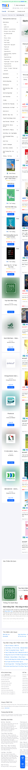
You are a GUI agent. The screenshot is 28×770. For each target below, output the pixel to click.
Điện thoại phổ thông (8, 748)
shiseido (3, 715)
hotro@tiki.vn (12, 692)
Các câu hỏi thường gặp (6, 677)
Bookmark (5, 636)
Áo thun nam (22, 732)
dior (6, 714)
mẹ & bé (26, 8)
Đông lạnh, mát (10, 737)
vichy (15, 715)
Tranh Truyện (7, 42)
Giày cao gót (22, 743)
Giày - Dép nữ (23, 742)
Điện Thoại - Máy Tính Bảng (8, 745)
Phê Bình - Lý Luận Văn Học (10, 29)
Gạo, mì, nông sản (8, 738)
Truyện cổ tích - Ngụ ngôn (9, 44)
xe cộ (21, 8)
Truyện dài (6, 49)
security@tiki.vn (11, 693)
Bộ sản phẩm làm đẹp (9, 762)
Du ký (5, 24)
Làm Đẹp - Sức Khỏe (6, 752)
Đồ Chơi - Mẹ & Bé (5, 722)
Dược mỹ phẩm (13, 762)
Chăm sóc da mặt (5, 754)
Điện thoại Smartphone (6, 747)
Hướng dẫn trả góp (5, 688)
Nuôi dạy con (6, 634)
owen (24, 714)
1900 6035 (7, 708)
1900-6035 (7, 674)
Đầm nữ (24, 723)
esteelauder (10, 714)
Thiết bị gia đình (12, 766)
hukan (11, 715)
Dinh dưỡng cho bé (8, 727)
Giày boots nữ (25, 746)
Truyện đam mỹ (7, 51)
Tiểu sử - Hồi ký (7, 38)
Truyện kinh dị (7, 59)
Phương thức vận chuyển (6, 683)
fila (17, 715)
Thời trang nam (24, 731)
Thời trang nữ (23, 722)
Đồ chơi (14, 723)
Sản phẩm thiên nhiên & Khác (8, 758)
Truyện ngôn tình (7, 63)
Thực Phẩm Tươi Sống (6, 733)
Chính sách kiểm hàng (6, 684)
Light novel (6, 26)
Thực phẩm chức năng (8, 755)
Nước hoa (6, 761)
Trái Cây (3, 735)
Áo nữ (21, 723)
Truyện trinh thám (7, 66)
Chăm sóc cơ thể (7, 756)
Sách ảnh (6, 70)
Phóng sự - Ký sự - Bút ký (9, 31)
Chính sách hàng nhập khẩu (7, 690)
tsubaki (20, 715)
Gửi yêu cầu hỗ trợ (5, 679)
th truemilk (16, 714)
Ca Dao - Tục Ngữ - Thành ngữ (10, 68)
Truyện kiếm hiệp (7, 57)
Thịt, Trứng (7, 735)
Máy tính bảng (7, 749)
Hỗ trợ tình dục (12, 761)
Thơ (5, 35)
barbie (20, 714)
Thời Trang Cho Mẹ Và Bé (6, 723)
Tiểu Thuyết (6, 40)
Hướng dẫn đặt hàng (5, 681)
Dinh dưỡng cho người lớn (9, 728)
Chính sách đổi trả (5, 686)
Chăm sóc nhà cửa (9, 743)
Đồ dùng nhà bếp (5, 766)
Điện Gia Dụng (5, 764)
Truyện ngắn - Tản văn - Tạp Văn (11, 61)
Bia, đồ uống (6, 739)
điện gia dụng (16, 8)
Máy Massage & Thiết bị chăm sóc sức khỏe (9, 757)
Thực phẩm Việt (12, 736)
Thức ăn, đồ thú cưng (8, 742)
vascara (3, 714)
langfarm (8, 715)
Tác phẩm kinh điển (8, 33)
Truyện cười (6, 46)
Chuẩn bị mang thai (8, 730)
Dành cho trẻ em (7, 740)
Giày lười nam (23, 751)
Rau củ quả (5, 736)
